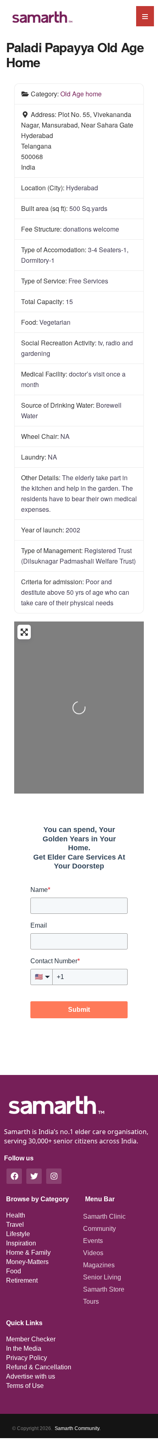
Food (13, 1271)
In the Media (23, 1348)
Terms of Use (25, 1385)
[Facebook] (14, 1176)
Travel (15, 1224)
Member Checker (31, 1339)
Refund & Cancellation (38, 1367)
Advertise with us (30, 1376)
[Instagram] (54, 1176)
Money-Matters (27, 1261)
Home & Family (28, 1252)
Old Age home (81, 93)
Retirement (22, 1280)
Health (15, 1215)
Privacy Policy (26, 1357)
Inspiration (21, 1243)
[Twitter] (34, 1176)
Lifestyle (18, 1233)
